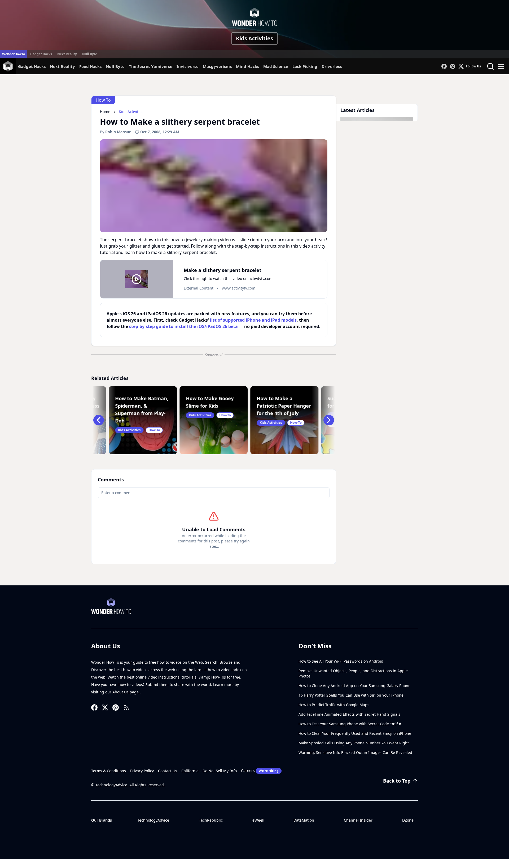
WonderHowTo (13, 54)
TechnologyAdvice (153, 820)
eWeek (258, 820)
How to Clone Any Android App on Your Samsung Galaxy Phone (354, 685)
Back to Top (396, 781)
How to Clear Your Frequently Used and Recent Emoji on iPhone (355, 733)
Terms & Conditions (108, 770)
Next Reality (67, 54)
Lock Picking (304, 66)
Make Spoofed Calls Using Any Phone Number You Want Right (354, 742)
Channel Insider (358, 820)
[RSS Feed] (126, 707)
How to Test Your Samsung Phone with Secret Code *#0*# (350, 723)
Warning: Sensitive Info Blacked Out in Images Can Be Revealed (355, 752)
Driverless (332, 66)
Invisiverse (188, 66)
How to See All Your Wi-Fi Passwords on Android (341, 661)
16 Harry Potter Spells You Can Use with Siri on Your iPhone (351, 695)
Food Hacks (90, 66)
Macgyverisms (217, 66)
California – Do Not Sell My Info (209, 770)
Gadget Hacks (41, 54)
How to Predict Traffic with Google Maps (334, 704)
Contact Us (167, 770)
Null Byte (89, 54)
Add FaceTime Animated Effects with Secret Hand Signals (349, 714)
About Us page (126, 691)
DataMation (303, 820)
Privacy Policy (142, 770)
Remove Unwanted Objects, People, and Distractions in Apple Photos (353, 673)
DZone (408, 820)
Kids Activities (254, 38)
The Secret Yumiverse (150, 66)
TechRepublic (211, 820)
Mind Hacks (247, 66)
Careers (260, 770)
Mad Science (275, 66)
